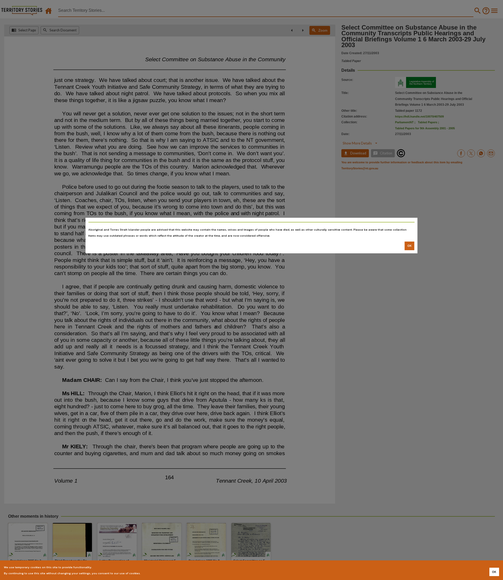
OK (409, 245)
